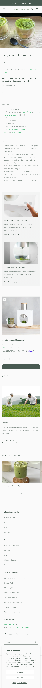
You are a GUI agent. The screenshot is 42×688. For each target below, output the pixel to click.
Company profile (10, 518)
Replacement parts (11, 550)
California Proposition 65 (13, 602)
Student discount (10, 560)
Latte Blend (26, 112)
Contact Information (11, 607)
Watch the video (10, 235)
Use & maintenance (11, 545)
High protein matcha (12, 486)
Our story (7, 522)
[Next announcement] (38, 2)
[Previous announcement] (4, 2)
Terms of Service (10, 597)
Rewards (7, 565)
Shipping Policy (10, 588)
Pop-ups (7, 532)
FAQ (6, 555)
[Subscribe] (35, 642)
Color (3, 355)
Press (6, 527)
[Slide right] (25, 493)
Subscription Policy (11, 593)
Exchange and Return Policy (14, 578)
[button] (4, 9)
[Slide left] (16, 493)
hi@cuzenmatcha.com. (20, 627)
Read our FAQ (10, 624)
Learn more (9, 441)
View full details (32, 376)
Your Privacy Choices (12, 612)
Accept (20, 672)
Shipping (4, 347)
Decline (20, 677)
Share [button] (6, 63)
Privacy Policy (30, 666)
